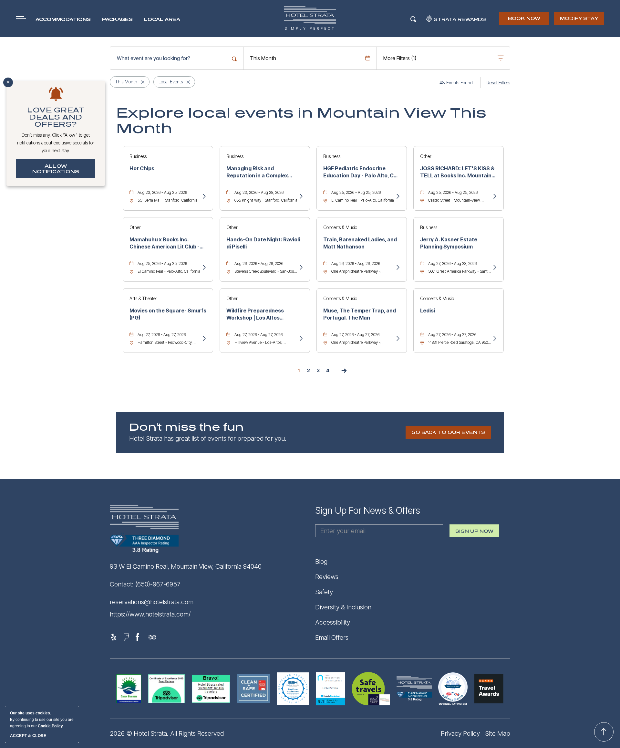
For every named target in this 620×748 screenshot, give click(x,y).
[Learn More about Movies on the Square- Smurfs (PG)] (204, 339)
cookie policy (50, 726)
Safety (324, 592)
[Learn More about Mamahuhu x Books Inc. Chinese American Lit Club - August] (204, 268)
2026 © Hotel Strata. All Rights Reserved (167, 733)
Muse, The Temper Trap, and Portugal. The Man (359, 314)
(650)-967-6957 (158, 584)
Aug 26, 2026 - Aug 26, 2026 (258, 263)
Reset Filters (498, 82)
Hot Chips (141, 168)
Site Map (497, 733)
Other (425, 156)
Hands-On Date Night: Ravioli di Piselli (263, 243)
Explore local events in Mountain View (301, 120)
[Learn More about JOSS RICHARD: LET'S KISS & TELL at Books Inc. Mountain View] (494, 197)
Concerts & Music (340, 227)
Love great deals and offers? (55, 117)
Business (138, 156)
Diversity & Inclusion (343, 607)
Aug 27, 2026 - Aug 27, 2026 (162, 334)
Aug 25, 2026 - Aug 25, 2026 (356, 192)
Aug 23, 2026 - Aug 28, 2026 (259, 192)
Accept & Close (28, 735)
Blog (321, 561)
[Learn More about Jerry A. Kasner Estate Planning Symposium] (494, 268)
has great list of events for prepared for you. (207, 438)
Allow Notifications (55, 168)
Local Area (162, 19)
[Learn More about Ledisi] (494, 339)
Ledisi (427, 310)
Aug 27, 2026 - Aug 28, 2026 (452, 263)
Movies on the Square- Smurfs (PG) (167, 314)
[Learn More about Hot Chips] (204, 197)
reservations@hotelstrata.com (151, 602)
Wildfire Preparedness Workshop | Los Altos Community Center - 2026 (259, 314)
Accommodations (63, 19)
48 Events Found (456, 82)
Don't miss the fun (186, 427)
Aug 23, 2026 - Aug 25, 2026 (162, 192)
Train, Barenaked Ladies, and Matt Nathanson (360, 243)
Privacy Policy (460, 733)
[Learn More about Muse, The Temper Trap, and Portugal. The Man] (397, 339)
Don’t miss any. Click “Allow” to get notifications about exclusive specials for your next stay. (55, 142)
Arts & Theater (143, 298)
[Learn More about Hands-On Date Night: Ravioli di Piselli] (301, 268)
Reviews (326, 577)
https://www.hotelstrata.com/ (150, 614)
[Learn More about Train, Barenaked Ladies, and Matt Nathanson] (397, 268)
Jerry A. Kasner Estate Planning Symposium (448, 243)
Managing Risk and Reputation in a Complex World (257, 172)
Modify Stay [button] (579, 18)
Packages (117, 19)
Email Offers (331, 637)
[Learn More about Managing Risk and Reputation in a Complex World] (301, 197)
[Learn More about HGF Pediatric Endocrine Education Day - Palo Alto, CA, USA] (397, 197)
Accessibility (332, 622)
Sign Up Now (474, 533)
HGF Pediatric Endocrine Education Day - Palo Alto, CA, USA (361, 172)
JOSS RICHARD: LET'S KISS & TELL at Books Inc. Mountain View (457, 172)
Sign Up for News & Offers (367, 510)
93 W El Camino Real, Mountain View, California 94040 (186, 566)
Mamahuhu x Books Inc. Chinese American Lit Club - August (164, 243)
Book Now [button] (524, 20)
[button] (448, 432)
